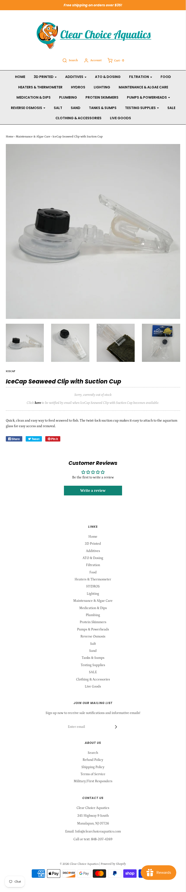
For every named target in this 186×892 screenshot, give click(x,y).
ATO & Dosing (108, 76)
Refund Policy (93, 760)
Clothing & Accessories (78, 118)
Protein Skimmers (101, 97)
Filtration (93, 565)
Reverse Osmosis (92, 636)
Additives (93, 551)
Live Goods (120, 118)
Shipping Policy (92, 767)
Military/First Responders (93, 781)
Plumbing (68, 97)
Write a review (93, 490)
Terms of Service (92, 774)
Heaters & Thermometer (40, 87)
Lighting (102, 87)
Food (166, 76)
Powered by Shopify (113, 864)
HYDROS (78, 87)
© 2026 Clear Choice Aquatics (79, 864)
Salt (58, 107)
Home (20, 76)
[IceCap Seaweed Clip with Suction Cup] (25, 343)
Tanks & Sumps (102, 107)
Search (93, 753)
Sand (75, 107)
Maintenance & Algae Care (143, 87)
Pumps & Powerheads (93, 629)
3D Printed (93, 544)
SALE (171, 107)
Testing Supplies (93, 665)
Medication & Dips (33, 97)
